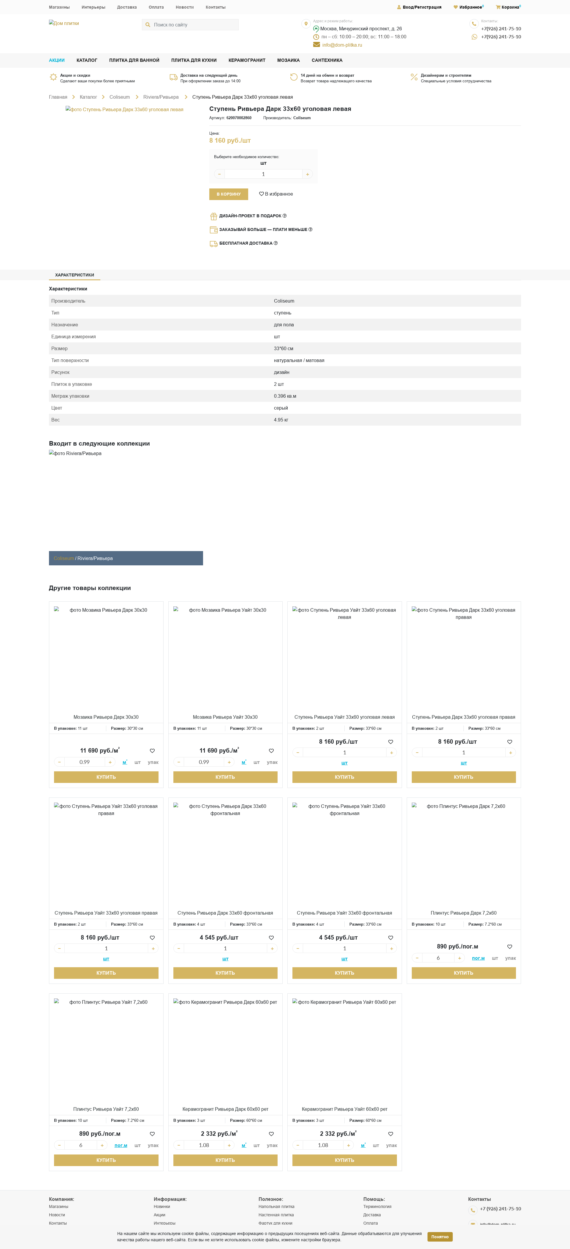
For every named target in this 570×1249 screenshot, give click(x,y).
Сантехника (327, 60)
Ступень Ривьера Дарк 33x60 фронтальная (225, 912)
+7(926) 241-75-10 (501, 28)
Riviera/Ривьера (161, 97)
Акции (57, 60)
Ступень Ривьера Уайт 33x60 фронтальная (344, 912)
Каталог (87, 60)
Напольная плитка (276, 1206)
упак (153, 762)
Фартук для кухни (275, 1223)
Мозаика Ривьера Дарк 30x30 (106, 717)
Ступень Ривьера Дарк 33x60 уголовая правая (463, 717)
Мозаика (288, 60)
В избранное (278, 193)
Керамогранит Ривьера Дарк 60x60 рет (225, 1109)
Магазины (59, 7)
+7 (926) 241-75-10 (500, 1208)
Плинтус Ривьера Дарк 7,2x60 (464, 912)
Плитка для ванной (134, 60)
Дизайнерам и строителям (446, 75)
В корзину (229, 194)
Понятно (440, 1236)
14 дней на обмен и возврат (327, 75)
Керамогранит (247, 60)
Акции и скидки (75, 75)
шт (263, 163)
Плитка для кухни (194, 60)
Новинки (162, 1206)
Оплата (156, 7)
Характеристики (74, 275)
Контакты (216, 7)
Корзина (510, 7)
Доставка (127, 7)
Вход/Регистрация (422, 7)
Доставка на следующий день (209, 75)
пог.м (478, 958)
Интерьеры (93, 7)
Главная (58, 97)
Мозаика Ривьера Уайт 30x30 (225, 717)
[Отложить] (152, 750)
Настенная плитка (276, 1214)
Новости (185, 7)
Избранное (471, 7)
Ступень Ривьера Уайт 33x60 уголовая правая (106, 912)
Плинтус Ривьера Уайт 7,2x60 (106, 1109)
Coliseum (120, 97)
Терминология (377, 1206)
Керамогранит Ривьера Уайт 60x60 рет (344, 1109)
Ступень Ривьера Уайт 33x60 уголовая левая (344, 717)
